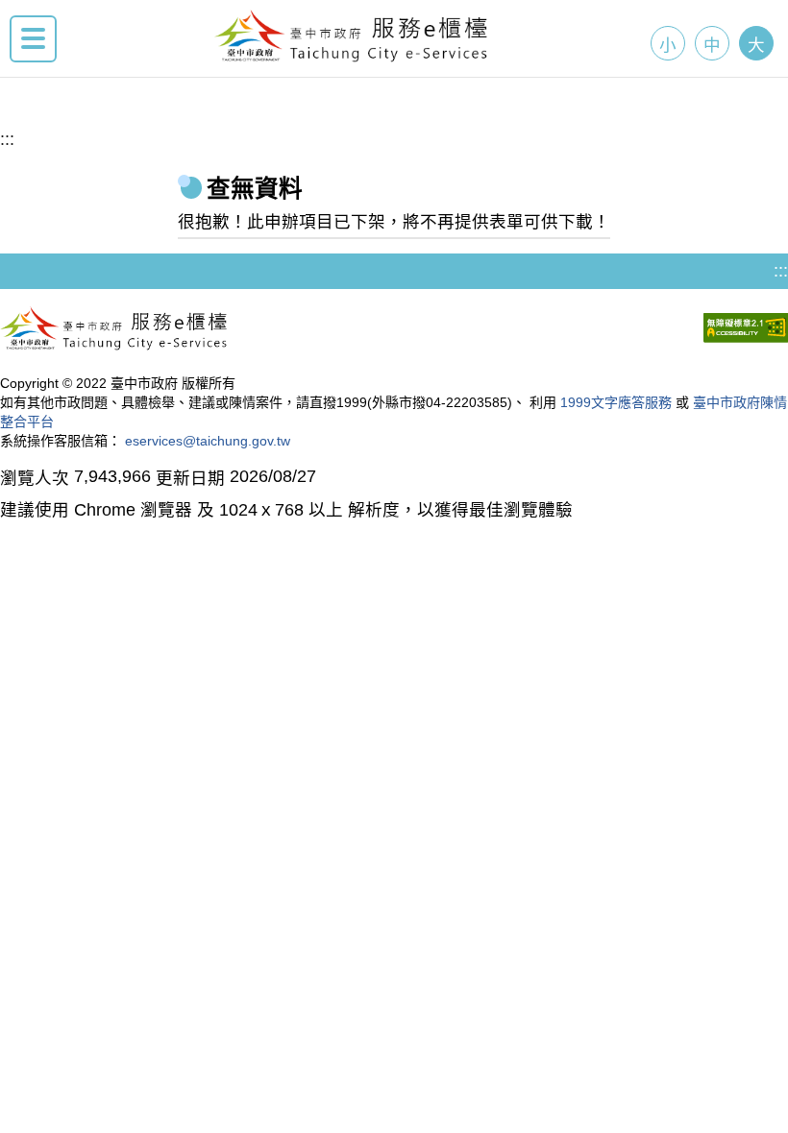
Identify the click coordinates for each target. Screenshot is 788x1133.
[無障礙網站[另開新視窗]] (745, 330)
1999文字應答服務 (616, 402)
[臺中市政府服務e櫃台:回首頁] (351, 56)
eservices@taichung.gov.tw (207, 440)
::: (7, 139)
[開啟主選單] (33, 38)
